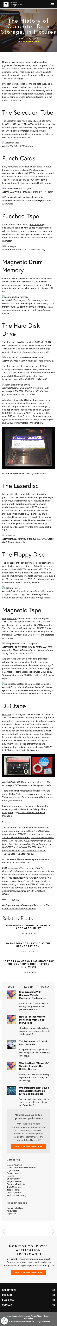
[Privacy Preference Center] (4, 1321)
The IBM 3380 (20, 840)
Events (10, 1176)
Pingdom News (14, 1181)
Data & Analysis (14, 1164)
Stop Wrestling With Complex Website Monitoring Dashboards (32, 995)
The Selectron (9, 827)
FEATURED (28, 987)
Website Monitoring (16, 1195)
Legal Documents (14, 1316)
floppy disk (23, 562)
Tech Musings (30, 41)
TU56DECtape (9, 853)
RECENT (10, 987)
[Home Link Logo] (12, 4)
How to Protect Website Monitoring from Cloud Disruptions (32, 1019)
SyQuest (41, 850)
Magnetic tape (9, 618)
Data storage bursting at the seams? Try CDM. (28, 944)
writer (16, 831)
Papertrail (11, 1213)
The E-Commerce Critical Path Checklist (33, 1043)
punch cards (36, 166)
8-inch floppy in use (42, 844)
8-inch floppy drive (22, 844)
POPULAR (45, 987)
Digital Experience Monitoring (21, 1167)
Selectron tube (14, 120)
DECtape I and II (25, 853)
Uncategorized (14, 1192)
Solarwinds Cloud (15, 1208)
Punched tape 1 (27, 831)
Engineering (13, 1173)
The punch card (25, 827)
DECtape (6, 714)
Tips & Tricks (13, 1189)
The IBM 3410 (35, 847)
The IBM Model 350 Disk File (16, 837)
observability (13, 1178)
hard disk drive (18, 342)
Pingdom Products (16, 1184)
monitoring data (33, 83)
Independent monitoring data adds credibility (28, 927)
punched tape (36, 224)
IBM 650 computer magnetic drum (35, 834)
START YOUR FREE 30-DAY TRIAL (28, 1146)
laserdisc (29, 504)
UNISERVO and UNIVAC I (14, 847)
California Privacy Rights (32, 1316)
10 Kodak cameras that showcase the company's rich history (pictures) (28, 964)
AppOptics (12, 1210)
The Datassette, (29, 850)
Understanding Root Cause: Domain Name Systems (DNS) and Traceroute (34, 1090)
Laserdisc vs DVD (37, 840)
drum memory (19, 288)
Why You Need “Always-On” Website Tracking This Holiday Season (34, 1066)
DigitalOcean (13, 1170)
